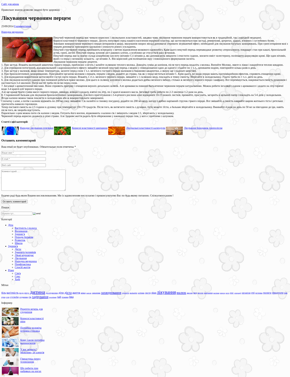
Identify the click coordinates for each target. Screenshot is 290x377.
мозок (200, 293)
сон (7, 297)
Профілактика (23, 264)
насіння (216, 293)
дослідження (52, 293)
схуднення (23, 297)
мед (195, 293)
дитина (37, 292)
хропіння (52, 297)
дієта (68, 292)
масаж (190, 293)
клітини (141, 293)
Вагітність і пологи (26, 228)
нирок (222, 293)
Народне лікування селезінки (36, 128)
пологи (267, 292)
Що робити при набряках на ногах (30, 370)
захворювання (111, 292)
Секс (17, 276)
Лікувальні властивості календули (145, 128)
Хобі (17, 279)
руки (3, 297)
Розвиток (20, 240)
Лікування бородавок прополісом (203, 128)
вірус (26, 293)
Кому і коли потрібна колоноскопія (32, 341)
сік (30, 297)
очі (253, 292)
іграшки (65, 297)
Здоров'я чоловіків (25, 252)
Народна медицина (12, 32)
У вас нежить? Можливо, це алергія (32, 351)
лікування (166, 292)
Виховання (21, 231)
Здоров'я (13, 246)
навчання (208, 293)
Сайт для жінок (10, 4)
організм (246, 293)
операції (237, 293)
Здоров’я (20, 234)
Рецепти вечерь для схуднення (31, 310)
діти (61, 292)
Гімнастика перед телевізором (30, 360)
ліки (153, 292)
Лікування (21, 258)
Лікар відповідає (24, 255)
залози (88, 293)
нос (232, 293)
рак (285, 293)
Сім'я (18, 273)
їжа (71, 297)
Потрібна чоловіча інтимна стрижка (30, 329)
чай (59, 297)
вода (21, 293)
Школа (18, 243)
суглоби (14, 297)
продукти (277, 292)
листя (148, 293)
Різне (11, 270)
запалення (96, 293)
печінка (258, 293)
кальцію (133, 293)
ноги (227, 293)
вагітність (13, 292)
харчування (40, 297)
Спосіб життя (22, 267)
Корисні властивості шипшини (90, 128)
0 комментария (22, 26)
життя (76, 292)
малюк (181, 292)
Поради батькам (24, 237)
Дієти (18, 249)
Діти (10, 225)
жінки (83, 293)
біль (3, 292)
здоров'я (125, 293)
